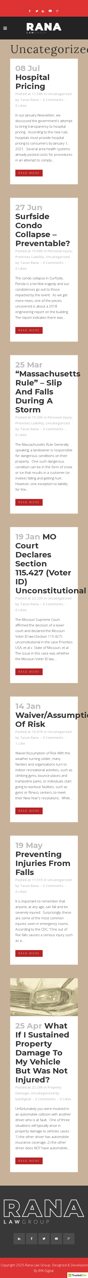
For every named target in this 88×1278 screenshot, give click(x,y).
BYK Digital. (46, 1270)
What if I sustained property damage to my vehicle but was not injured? (42, 1052)
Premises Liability (29, 256)
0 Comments (53, 99)
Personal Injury (60, 251)
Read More (29, 173)
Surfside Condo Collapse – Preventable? (42, 230)
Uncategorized (60, 93)
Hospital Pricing (32, 81)
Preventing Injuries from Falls (42, 863)
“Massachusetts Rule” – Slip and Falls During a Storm (47, 391)
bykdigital (23, 1099)
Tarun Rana (29, 99)
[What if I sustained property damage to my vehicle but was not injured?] (44, 997)
